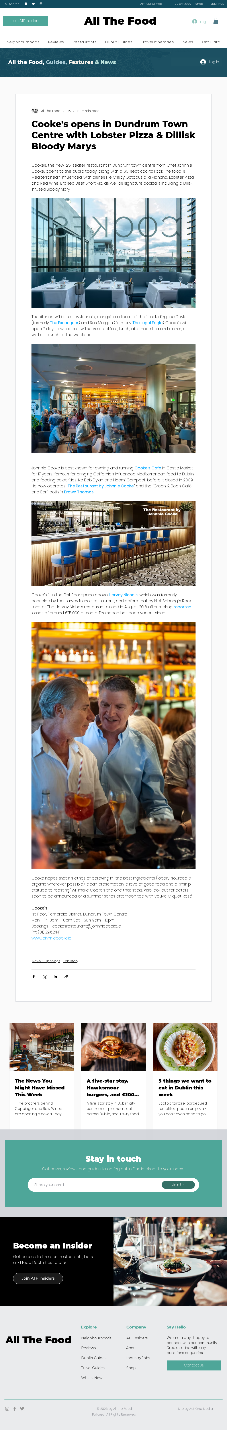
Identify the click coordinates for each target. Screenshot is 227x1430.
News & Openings (46, 961)
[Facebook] (26, 4)
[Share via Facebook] (33, 977)
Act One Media (201, 1408)
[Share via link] (66, 977)
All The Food (120, 20)
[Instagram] (41, 4)
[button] (12, 4)
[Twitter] (33, 4)
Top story (70, 961)
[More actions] (193, 111)
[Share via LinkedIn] (55, 977)
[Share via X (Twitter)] (44, 977)
